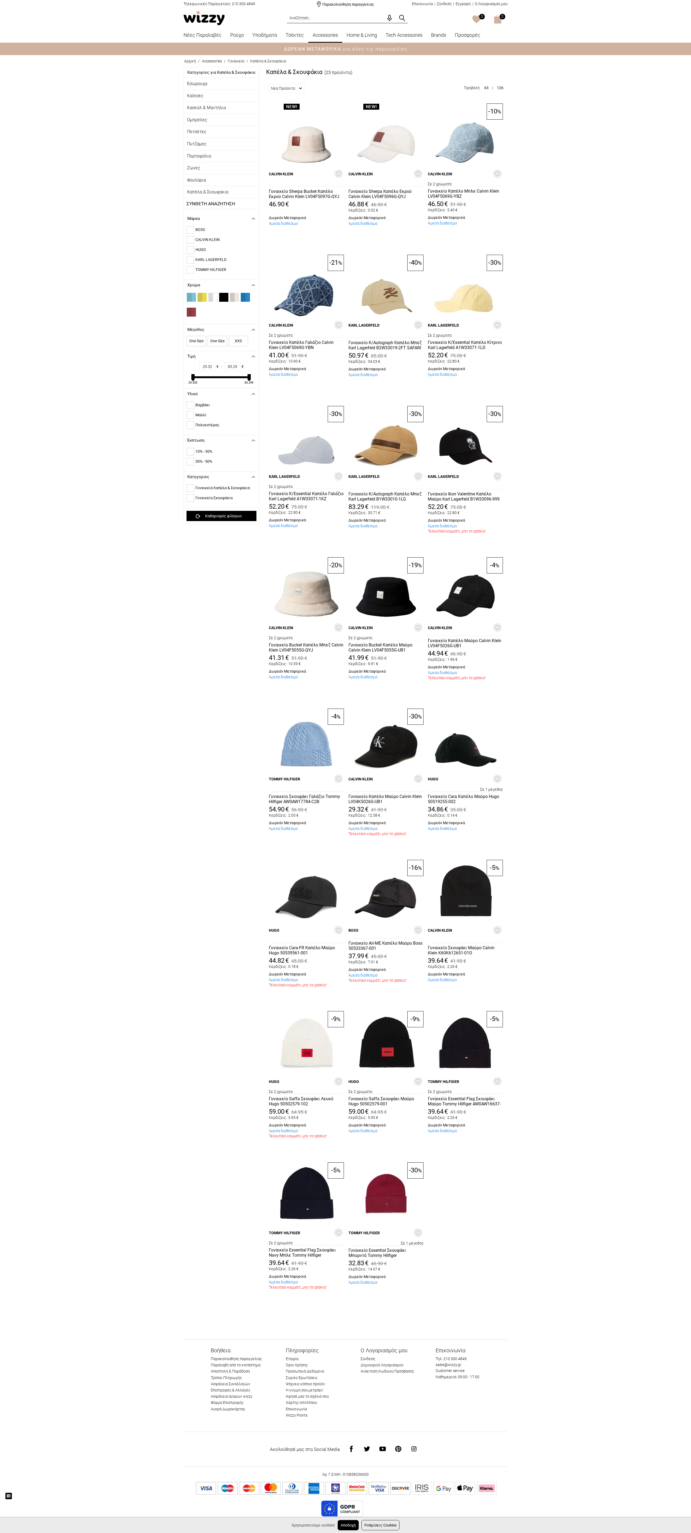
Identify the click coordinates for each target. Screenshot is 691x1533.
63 (486, 88)
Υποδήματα (264, 35)
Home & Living (362, 35)
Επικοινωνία (422, 4)
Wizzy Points (296, 1415)
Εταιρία (292, 1359)
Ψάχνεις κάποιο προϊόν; (306, 1384)
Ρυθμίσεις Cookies (380, 1525)
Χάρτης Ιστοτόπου (301, 1402)
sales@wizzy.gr (448, 1365)
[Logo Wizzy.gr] (204, 17)
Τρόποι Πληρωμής (226, 1378)
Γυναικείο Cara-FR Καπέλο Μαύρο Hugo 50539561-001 (302, 950)
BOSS (200, 229)
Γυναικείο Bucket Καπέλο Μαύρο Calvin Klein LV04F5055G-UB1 (380, 647)
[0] (476, 19)
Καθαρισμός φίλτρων (223, 516)
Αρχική (190, 61)
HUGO (200, 249)
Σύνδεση (444, 4)
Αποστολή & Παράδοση (230, 1371)
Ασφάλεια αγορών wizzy (231, 1396)
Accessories (325, 35)
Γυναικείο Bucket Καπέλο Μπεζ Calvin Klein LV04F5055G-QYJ (306, 647)
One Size (196, 341)
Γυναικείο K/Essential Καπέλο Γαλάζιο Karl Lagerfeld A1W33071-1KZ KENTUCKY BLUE (306, 496)
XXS (238, 341)
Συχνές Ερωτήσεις (301, 1378)
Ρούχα (237, 35)
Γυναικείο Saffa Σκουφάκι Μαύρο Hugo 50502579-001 (381, 1101)
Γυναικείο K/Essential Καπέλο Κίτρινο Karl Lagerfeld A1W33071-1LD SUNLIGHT (465, 345)
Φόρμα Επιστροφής (227, 1402)
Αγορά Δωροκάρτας (228, 1409)
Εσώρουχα (197, 83)
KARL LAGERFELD (210, 259)
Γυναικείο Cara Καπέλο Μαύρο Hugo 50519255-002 (463, 799)
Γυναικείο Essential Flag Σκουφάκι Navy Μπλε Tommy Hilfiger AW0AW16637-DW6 (302, 1252)
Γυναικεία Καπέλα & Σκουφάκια (222, 488)
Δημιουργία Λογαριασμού (382, 1365)
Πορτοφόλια (199, 156)
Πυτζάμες (196, 143)
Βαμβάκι (202, 405)
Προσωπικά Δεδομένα (305, 1371)
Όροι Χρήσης (297, 1365)
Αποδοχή (348, 1525)
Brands (438, 35)
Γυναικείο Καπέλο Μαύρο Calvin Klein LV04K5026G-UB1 (385, 799)
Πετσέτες (196, 131)
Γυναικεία (236, 61)
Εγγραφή (463, 4)
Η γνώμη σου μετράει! (304, 1390)
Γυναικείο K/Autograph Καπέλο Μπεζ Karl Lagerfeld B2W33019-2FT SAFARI (385, 345)
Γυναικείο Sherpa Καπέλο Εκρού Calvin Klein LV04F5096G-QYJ (380, 194)
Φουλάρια (196, 180)
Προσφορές (467, 35)
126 (500, 88)
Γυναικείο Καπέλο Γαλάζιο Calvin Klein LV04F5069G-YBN (301, 345)
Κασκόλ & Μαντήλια (206, 107)
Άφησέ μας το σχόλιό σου (307, 1396)
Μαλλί (200, 415)
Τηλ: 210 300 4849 (451, 1359)
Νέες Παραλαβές (203, 35)
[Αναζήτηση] (402, 18)
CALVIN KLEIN (207, 239)
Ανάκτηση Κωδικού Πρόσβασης (387, 1371)
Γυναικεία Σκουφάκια (214, 498)
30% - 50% (203, 461)
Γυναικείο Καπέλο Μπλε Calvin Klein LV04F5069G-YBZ (463, 194)
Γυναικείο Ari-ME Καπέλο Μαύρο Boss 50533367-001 (385, 946)
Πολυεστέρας (207, 425)
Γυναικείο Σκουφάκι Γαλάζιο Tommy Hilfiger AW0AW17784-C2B (304, 799)
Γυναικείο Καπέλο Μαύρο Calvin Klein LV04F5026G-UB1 (464, 643)
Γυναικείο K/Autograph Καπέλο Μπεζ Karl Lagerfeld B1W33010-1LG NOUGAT (385, 496)
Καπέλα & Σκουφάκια (207, 191)
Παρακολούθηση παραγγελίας (348, 4)
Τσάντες (295, 35)
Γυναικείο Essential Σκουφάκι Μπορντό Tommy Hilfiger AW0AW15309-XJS (377, 1253)
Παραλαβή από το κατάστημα (235, 1365)
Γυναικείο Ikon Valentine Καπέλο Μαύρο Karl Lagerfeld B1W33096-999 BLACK (464, 496)
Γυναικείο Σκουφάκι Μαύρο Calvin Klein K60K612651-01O (461, 950)
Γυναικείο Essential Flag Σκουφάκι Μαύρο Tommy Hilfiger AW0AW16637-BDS (464, 1101)
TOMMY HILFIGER (210, 269)
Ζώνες (193, 167)
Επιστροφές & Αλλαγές (230, 1390)
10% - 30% (203, 451)
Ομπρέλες (197, 119)
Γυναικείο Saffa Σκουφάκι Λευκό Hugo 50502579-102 (301, 1101)
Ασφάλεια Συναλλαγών (230, 1384)
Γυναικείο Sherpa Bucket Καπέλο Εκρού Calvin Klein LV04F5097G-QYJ (304, 194)
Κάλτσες (195, 95)
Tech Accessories (404, 35)
